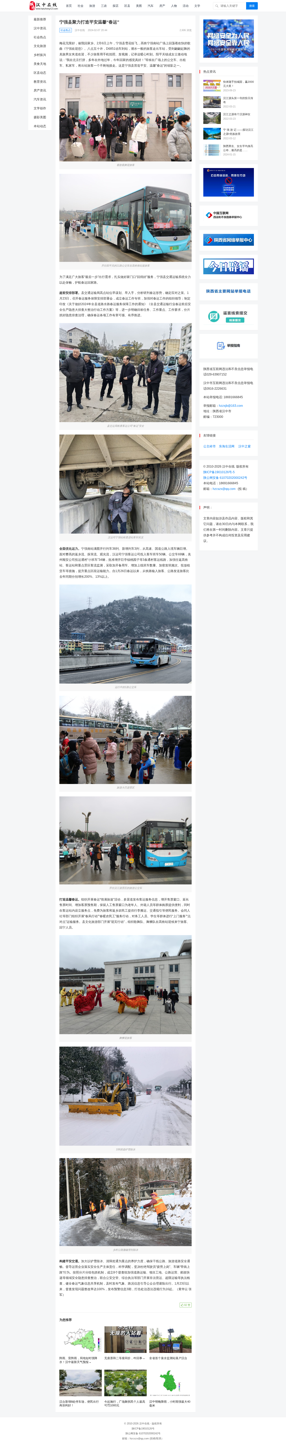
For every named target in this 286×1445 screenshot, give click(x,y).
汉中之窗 (244, 446)
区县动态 (40, 72)
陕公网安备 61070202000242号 (225, 477)
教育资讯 (40, 81)
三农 (104, 5)
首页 (69, 5)
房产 (162, 5)
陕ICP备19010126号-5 (219, 472)
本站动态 (40, 126)
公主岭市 (209, 446)
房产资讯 (40, 90)
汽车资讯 (40, 99)
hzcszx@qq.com (224, 488)
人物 (174, 5)
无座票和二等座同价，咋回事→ (124, 1358)
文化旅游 (40, 46)
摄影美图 (40, 117)
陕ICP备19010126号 (143, 1428)
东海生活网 (226, 446)
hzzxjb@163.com (231, 405)
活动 (186, 5)
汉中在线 (80, 30)
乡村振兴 (40, 55)
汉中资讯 (40, 28)
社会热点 (40, 37)
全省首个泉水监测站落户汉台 (168, 1358)
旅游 (92, 5)
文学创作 (40, 108)
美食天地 (40, 63)
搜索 (252, 5)
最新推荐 (40, 19)
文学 (197, 5)
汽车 (151, 5)
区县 (127, 5)
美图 (139, 5)
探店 (115, 5)
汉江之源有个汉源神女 (236, 114)
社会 (80, 5)
